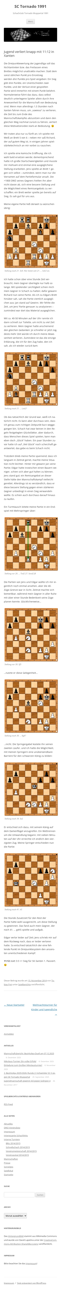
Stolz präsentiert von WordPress (31, 1283)
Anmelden (9, 1033)
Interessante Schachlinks (16, 1135)
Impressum (9, 1131)
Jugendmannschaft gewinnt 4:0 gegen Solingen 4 (27, 1080)
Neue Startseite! (14, 1004)
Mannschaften (11, 1158)
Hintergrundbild (16, 1236)
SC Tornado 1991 (30, 6)
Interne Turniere (12, 1139)
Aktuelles (8, 1123)
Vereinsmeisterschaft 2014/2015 (21, 1151)
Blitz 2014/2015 (13, 1143)
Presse (7, 1162)
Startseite (8, 1174)
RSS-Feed (8, 1104)
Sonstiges (8, 1166)
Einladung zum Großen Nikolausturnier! (23, 1065)
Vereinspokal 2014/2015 (17, 1155)
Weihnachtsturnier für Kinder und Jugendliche (44, 1009)
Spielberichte (24, 984)
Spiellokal (8, 1170)
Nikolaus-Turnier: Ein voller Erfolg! (20, 1061)
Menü (30, 21)
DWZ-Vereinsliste (12, 1127)
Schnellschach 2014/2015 (18, 1147)
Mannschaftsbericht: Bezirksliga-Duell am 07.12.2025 (29, 1053)
